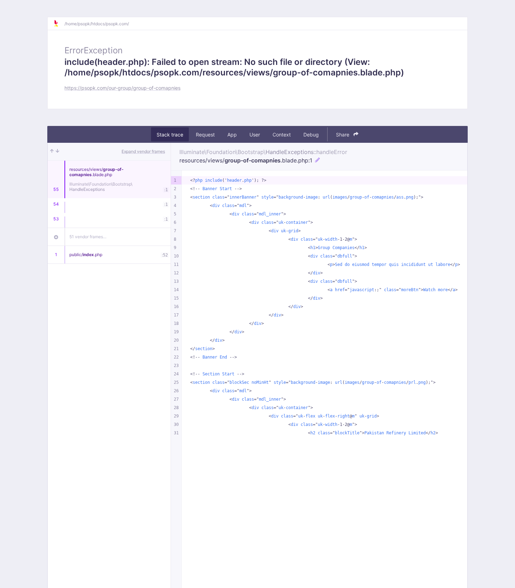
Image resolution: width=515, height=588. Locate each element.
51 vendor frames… (88, 236)
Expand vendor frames (143, 151)
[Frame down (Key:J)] (57, 151)
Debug (311, 135)
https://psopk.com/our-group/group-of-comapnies (122, 88)
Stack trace (170, 135)
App (232, 135)
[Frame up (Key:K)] (52, 151)
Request (205, 135)
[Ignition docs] (58, 23)
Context (282, 135)
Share (343, 135)
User (254, 135)
